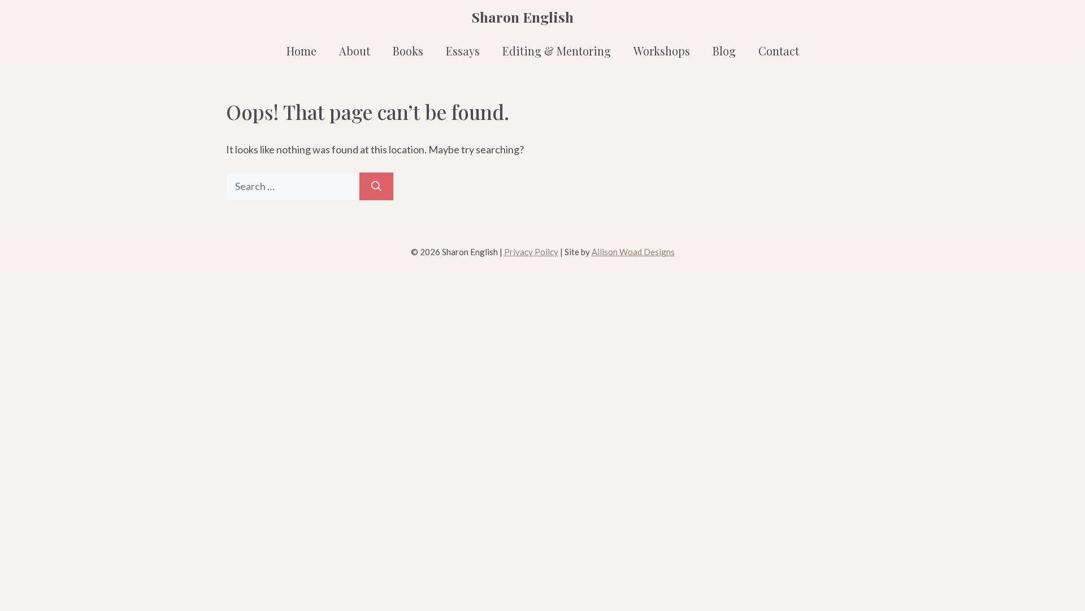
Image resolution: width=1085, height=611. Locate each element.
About (354, 50)
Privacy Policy (531, 252)
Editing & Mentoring (556, 50)
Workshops (661, 50)
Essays (463, 50)
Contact (778, 50)
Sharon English (523, 16)
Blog (724, 50)
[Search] (376, 186)
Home (301, 50)
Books (408, 50)
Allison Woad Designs (633, 252)
